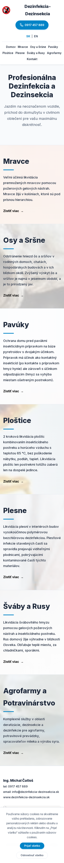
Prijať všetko (32, 845)
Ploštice (7, 53)
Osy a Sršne (38, 47)
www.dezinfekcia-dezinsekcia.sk (26, 797)
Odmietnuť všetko (32, 855)
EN (36, 36)
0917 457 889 (34, 25)
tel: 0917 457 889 (15, 786)
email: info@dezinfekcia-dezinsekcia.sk (31, 792)
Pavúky (53, 47)
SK (28, 36)
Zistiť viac (13, 211)
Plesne (20, 53)
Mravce (23, 47)
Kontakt (32, 59)
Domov (11, 47)
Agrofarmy (54, 53)
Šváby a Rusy (36, 53)
